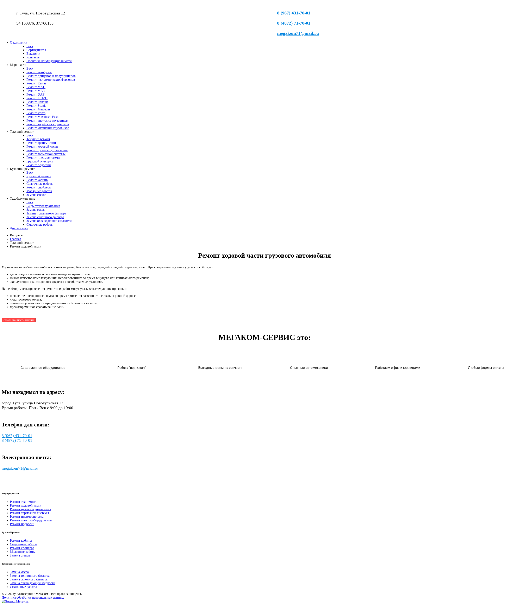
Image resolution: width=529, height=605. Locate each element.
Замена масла (19, 572)
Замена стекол (20, 555)
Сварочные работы (23, 544)
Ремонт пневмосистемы (27, 516)
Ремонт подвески (22, 524)
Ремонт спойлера (22, 548)
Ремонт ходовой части (25, 505)
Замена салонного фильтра (29, 579)
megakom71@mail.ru (298, 33)
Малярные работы (23, 551)
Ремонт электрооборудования (31, 520)
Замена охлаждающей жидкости (32, 583)
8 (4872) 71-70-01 (293, 23)
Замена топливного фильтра (30, 575)
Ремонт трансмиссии (24, 501)
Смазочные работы (23, 586)
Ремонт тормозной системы (29, 513)
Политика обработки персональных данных (33, 597)
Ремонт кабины (21, 540)
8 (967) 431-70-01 (293, 12)
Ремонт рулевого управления (30, 509)
